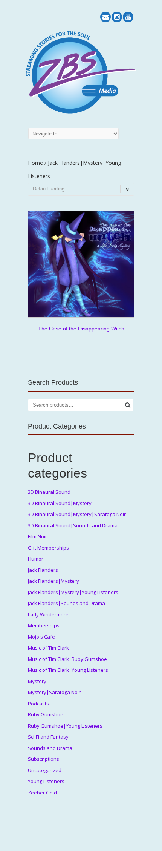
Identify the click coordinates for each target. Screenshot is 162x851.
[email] (105, 17)
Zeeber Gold (42, 792)
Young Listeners (46, 781)
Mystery (37, 681)
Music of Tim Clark (48, 647)
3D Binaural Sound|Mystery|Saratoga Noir (77, 514)
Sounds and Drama (50, 748)
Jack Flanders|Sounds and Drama (66, 603)
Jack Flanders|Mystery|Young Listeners (73, 592)
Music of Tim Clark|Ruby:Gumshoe (67, 659)
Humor (35, 558)
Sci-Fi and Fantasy (48, 736)
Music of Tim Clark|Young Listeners (68, 670)
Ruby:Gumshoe (45, 714)
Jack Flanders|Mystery (53, 581)
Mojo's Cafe (41, 636)
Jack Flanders (43, 570)
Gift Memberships (48, 547)
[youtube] (128, 17)
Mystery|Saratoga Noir (54, 692)
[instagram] (116, 17)
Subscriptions (43, 759)
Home (35, 162)
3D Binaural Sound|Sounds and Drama (73, 525)
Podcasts (38, 703)
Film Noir (37, 536)
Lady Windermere (48, 614)
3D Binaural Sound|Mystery (60, 503)
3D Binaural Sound (49, 491)
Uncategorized (44, 770)
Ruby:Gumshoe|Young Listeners (65, 725)
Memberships (44, 625)
